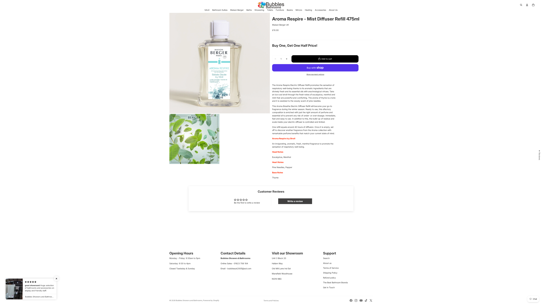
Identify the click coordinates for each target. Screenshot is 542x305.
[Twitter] (371, 300)
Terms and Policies (271, 300)
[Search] (521, 5)
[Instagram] (356, 300)
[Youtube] (361, 300)
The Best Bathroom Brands (335, 282)
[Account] (527, 5)
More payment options (315, 74)
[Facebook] (351, 300)
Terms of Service (331, 268)
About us (327, 263)
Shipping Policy (330, 273)
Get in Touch (329, 287)
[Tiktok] (366, 300)
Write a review (295, 201)
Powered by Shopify (211, 300)
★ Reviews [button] (539, 155)
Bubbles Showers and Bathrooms (189, 300)
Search (326, 258)
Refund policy (329, 277)
